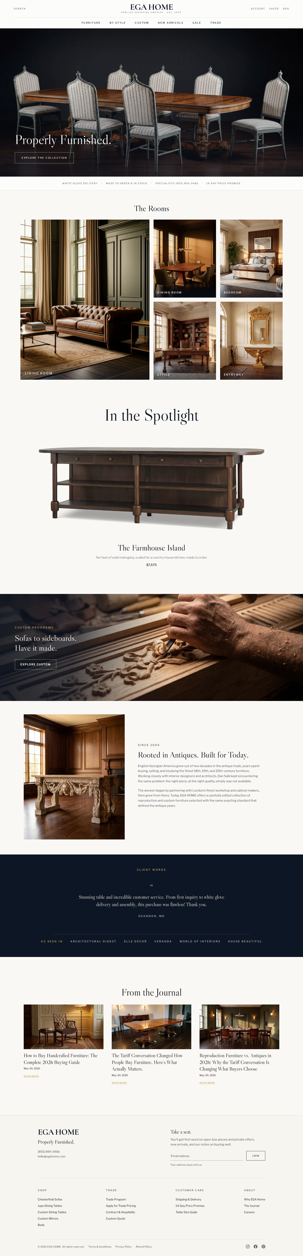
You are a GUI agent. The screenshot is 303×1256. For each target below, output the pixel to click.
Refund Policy (144, 1246)
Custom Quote (115, 1218)
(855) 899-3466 (187, 183)
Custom (142, 22)
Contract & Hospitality (120, 1212)
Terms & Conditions (99, 1246)
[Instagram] (248, 1246)
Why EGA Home (254, 1199)
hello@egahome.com (52, 1156)
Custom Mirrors (48, 1218)
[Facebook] (255, 1246)
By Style (118, 22)
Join (255, 1155)
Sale (197, 22)
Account (258, 8)
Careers (249, 1212)
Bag (286, 8)
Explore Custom (35, 664)
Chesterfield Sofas (50, 1199)
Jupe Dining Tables (50, 1205)
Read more (31, 1076)
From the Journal (151, 992)
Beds (41, 1225)
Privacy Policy (123, 1246)
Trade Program (116, 1199)
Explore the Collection (44, 157)
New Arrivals (170, 22)
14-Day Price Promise (190, 1205)
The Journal (251, 1205)
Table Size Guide (186, 1212)
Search (20, 8)
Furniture (91, 22)
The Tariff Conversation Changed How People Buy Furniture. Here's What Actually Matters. (147, 1062)
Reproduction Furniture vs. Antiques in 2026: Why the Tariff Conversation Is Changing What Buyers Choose (235, 1062)
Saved (274, 8)
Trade (216, 22)
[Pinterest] (263, 1246)
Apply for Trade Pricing (121, 1205)
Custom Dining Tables (52, 1212)
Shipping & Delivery (188, 1199)
